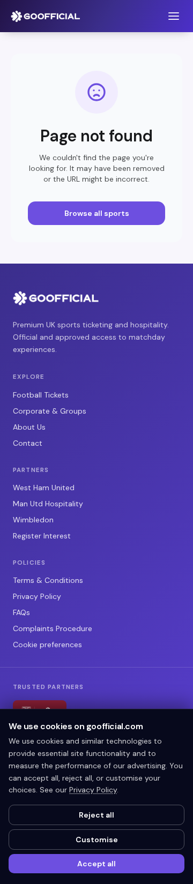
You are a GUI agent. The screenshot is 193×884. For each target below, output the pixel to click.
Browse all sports (96, 213)
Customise (97, 839)
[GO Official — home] (46, 16)
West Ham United (44, 487)
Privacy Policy (37, 596)
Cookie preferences (47, 644)
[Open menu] (173, 16)
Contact (27, 443)
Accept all (96, 863)
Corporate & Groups (49, 411)
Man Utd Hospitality (48, 503)
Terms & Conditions (48, 580)
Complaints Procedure (52, 628)
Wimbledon (33, 520)
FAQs (21, 612)
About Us (29, 427)
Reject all (96, 815)
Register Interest (42, 536)
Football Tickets (41, 395)
